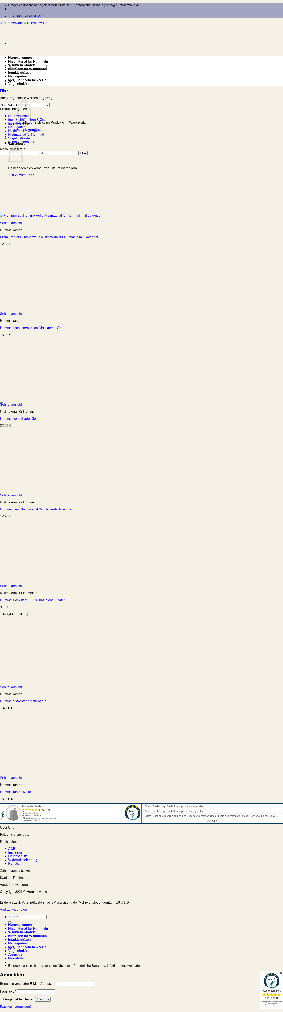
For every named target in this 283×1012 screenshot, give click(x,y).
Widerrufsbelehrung (22, 860)
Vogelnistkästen (21, 84)
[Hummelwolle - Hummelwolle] (23, 23)
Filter (83, 153)
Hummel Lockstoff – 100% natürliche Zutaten (33, 600)
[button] (4, 91)
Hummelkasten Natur (15, 792)
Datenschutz (17, 856)
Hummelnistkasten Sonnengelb (23, 701)
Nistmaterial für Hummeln (28, 61)
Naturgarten (17, 76)
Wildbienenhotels (22, 65)
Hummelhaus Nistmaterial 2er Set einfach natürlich (37, 509)
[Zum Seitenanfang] (1, 896)
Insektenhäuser (20, 72)
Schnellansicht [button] (11, 223)
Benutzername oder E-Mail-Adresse (27, 983)
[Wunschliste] (1, 220)
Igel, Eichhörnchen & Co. (27, 80)
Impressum (16, 852)
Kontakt (13, 863)
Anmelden (43, 999)
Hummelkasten (20, 57)
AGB (11, 848)
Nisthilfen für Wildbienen (27, 69)
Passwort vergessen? (16, 1006)
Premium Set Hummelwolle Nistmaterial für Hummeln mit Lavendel (49, 237)
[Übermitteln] (10, 922)
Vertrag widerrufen (13, 909)
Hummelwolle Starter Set (18, 418)
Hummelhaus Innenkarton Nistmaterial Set (31, 328)
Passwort (8, 991)
